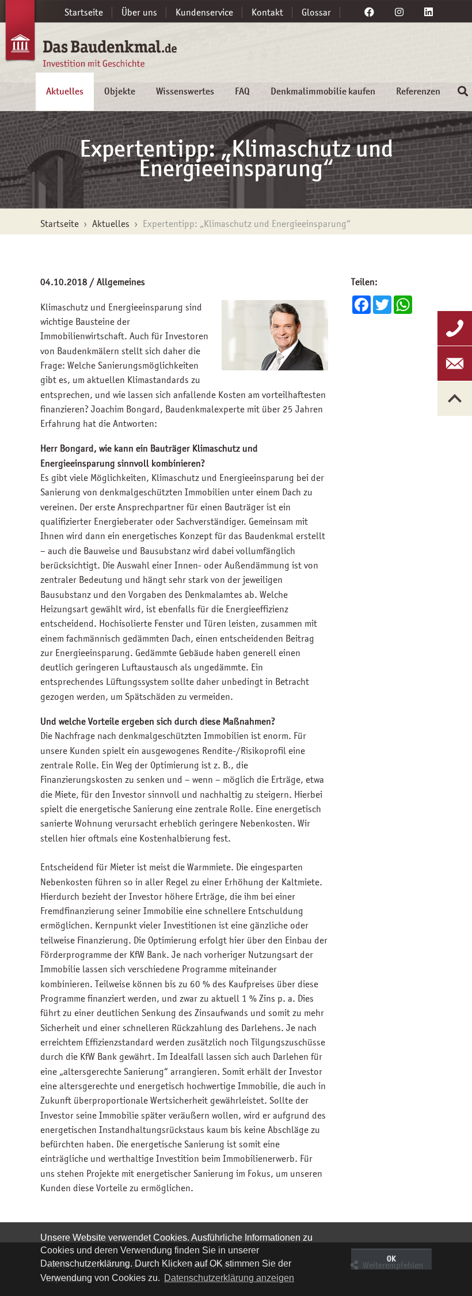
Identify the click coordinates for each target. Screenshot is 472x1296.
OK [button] (391, 1258)
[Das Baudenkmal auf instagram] (399, 12)
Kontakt (267, 12)
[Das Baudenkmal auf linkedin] (428, 12)
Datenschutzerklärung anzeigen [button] (229, 1278)
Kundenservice (204, 12)
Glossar (316, 12)
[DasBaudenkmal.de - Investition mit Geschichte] (72, 39)
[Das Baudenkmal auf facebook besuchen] (369, 12)
